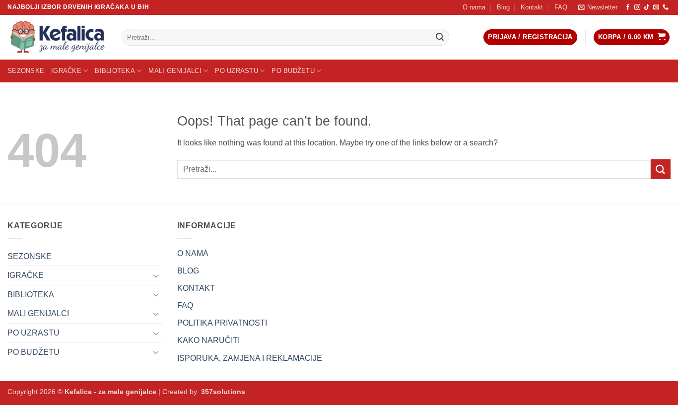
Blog (503, 7)
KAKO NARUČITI (208, 340)
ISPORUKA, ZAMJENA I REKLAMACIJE (249, 358)
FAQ (560, 7)
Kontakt (532, 7)
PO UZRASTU (236, 70)
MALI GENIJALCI (175, 70)
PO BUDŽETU (293, 70)
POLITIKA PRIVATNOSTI (222, 323)
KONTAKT (196, 288)
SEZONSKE (25, 70)
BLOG (188, 271)
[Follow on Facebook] (628, 7)
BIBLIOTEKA (115, 70)
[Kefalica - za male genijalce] (57, 37)
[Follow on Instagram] (637, 7)
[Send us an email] (656, 7)
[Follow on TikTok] (647, 7)
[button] (597, 7)
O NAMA (192, 253)
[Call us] (666, 7)
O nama (474, 7)
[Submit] (439, 37)
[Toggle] (156, 275)
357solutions (223, 392)
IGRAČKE (66, 70)
